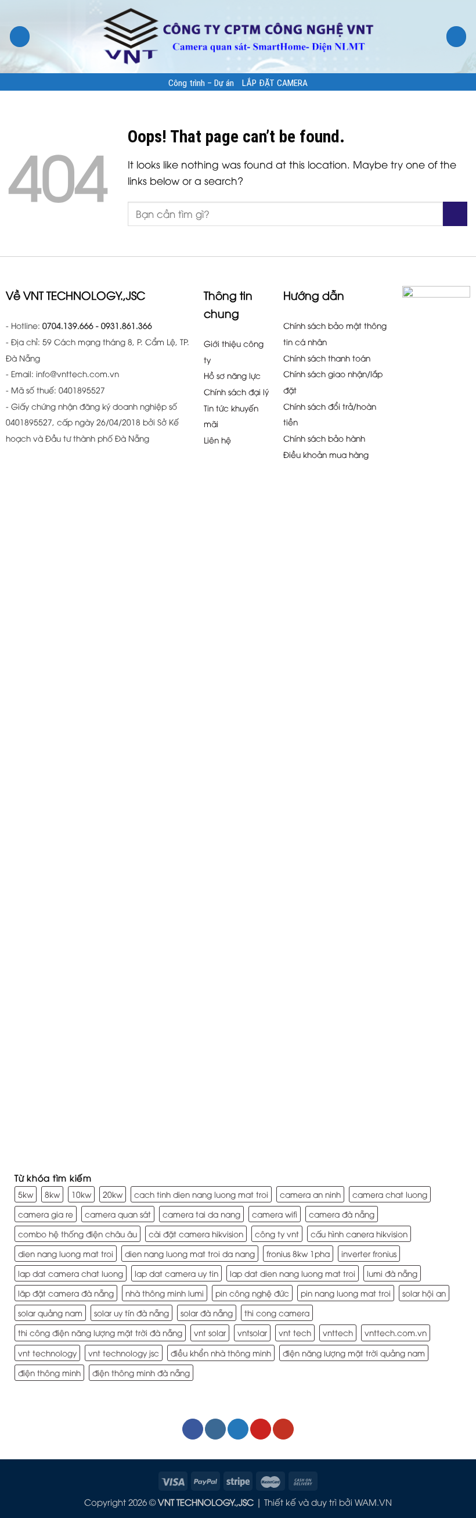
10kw (81, 1194)
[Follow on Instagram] (215, 1429)
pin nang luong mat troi (346, 1292)
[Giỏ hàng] (456, 36)
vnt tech (295, 1332)
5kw (25, 1194)
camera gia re (45, 1213)
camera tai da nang (201, 1213)
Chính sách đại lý (236, 391)
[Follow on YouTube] (283, 1429)
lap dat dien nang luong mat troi (292, 1273)
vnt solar (210, 1332)
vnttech (338, 1332)
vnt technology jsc (123, 1352)
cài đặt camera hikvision (196, 1233)
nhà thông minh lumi (164, 1292)
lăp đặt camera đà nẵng (66, 1292)
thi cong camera (276, 1312)
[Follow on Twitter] (238, 1429)
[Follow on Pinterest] (260, 1429)
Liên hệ (217, 439)
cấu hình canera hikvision (359, 1233)
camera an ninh (310, 1194)
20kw (112, 1194)
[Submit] (455, 214)
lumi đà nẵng (392, 1273)
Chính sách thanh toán (326, 357)
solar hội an (424, 1292)
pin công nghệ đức (252, 1292)
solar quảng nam (50, 1312)
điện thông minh (49, 1372)
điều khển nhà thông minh (221, 1352)
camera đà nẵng (341, 1213)
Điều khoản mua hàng (326, 454)
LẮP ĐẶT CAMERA (275, 83)
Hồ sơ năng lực (232, 375)
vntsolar (252, 1332)
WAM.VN (373, 1502)
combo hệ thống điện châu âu (77, 1233)
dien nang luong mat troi (65, 1253)
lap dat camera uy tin (176, 1273)
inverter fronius (368, 1253)
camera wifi (274, 1213)
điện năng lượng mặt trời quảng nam (354, 1352)
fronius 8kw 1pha (298, 1253)
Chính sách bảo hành (324, 437)
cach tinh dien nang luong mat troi (201, 1194)
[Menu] (20, 36)
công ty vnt (277, 1233)
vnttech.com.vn (396, 1332)
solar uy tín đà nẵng (131, 1312)
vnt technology (47, 1352)
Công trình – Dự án (201, 83)
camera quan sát (118, 1213)
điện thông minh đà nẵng (141, 1372)
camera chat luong (389, 1194)
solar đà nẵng (207, 1312)
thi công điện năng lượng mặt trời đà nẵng (100, 1332)
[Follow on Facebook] (192, 1429)
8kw (52, 1194)
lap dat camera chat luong (70, 1273)
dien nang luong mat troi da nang (190, 1253)
